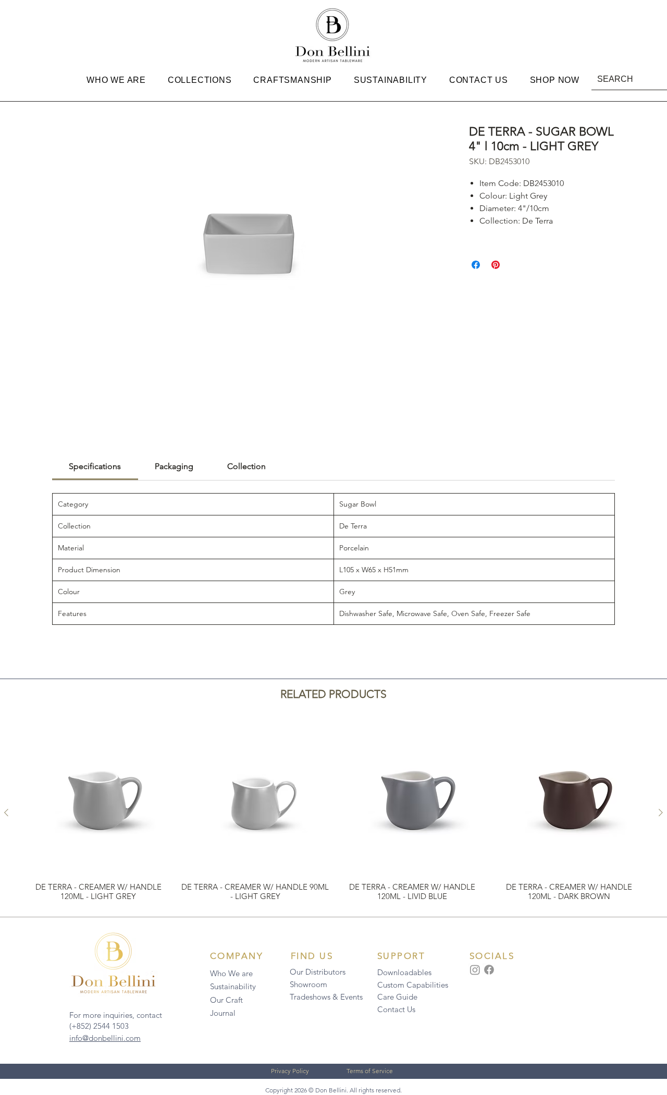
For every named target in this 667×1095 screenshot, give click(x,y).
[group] (333, 812)
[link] (95, 466)
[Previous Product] (6, 812)
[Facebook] (489, 969)
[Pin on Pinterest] (495, 265)
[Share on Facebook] (476, 265)
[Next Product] (660, 812)
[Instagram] (474, 969)
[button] (116, 80)
